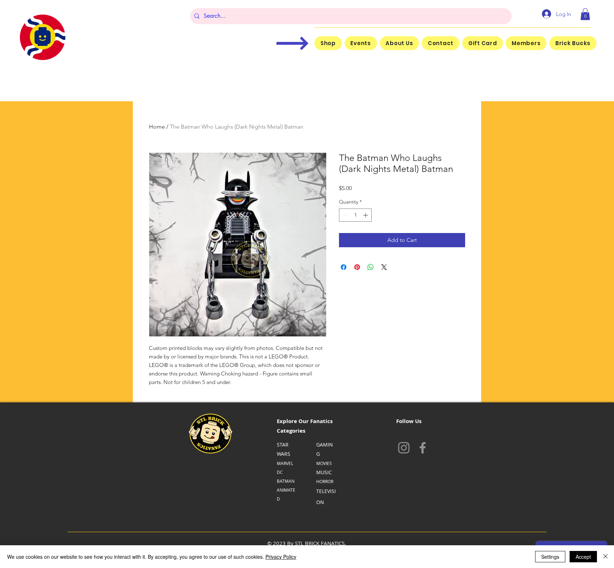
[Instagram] (403, 447)
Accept (583, 556)
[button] (585, 14)
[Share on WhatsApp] (370, 267)
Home (157, 126)
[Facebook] (422, 447)
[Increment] (366, 215)
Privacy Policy (280, 556)
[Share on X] (384, 267)
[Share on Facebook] (343, 267)
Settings (550, 556)
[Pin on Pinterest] (357, 267)
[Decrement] (344, 215)
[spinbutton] (355, 215)
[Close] (605, 556)
